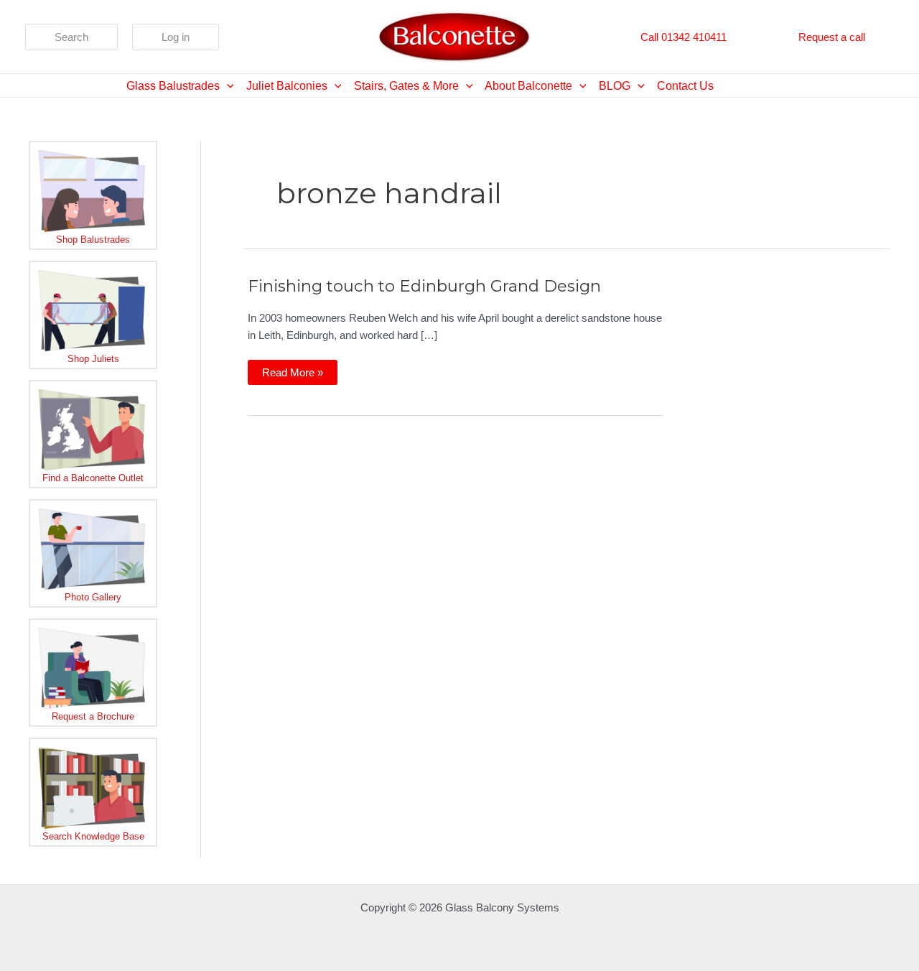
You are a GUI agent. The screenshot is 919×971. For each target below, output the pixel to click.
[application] (227, 85)
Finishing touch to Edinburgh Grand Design (424, 286)
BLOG (614, 85)
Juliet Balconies (286, 85)
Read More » (292, 375)
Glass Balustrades (173, 85)
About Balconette (528, 85)
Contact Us (685, 85)
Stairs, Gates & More (406, 85)
